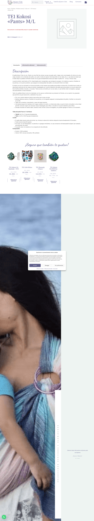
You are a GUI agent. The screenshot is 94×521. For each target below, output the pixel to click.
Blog (71, 1)
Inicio (9, 8)
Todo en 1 (27, 8)
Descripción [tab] (16, 65)
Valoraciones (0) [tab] (41, 65)
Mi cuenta (49, 3)
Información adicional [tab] (28, 65)
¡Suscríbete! (77, 456)
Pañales (13, 8)
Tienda (47, 1)
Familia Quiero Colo (60, 1)
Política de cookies (40, 268)
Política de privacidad (48, 268)
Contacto (78, 1)
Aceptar (35, 265)
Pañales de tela (20, 8)
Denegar (47, 265)
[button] (75, 458)
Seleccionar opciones (14, 180)
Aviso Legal (55, 268)
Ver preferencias (59, 265)
